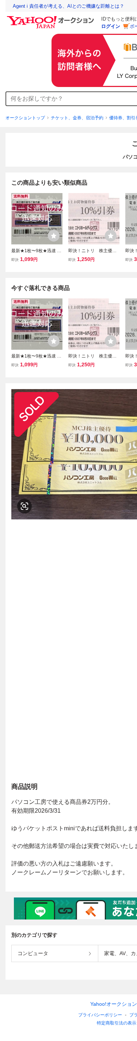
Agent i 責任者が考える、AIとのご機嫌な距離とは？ (68, 6)
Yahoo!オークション (113, 1004)
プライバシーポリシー (100, 1015)
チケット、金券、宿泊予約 (77, 117)
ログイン (110, 26)
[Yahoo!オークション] (51, 18)
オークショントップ (25, 117)
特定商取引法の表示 (116, 1023)
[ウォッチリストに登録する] (54, 236)
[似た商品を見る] (24, 506)
